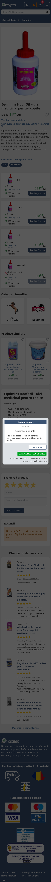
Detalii (25, 426)
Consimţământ (25, 422)
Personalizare (38, 447)
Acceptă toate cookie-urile (32, 454)
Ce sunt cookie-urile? (25, 430)
